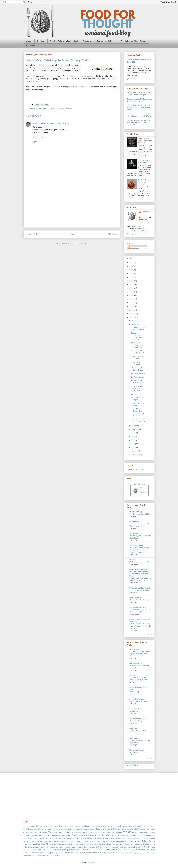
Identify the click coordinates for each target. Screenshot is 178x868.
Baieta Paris (133, 752)
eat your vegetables (140, 832)
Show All (149, 634)
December (136, 321)
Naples (79, 844)
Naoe (75, 844)
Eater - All (133, 728)
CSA (50, 832)
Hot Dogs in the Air (138, 374)
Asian (50, 826)
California (72, 829)
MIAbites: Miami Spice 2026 (139, 562)
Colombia (26, 832)
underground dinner (109, 853)
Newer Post (31, 234)
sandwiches (36, 850)
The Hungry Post (135, 533)
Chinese (118, 829)
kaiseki (133, 838)
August (134, 433)
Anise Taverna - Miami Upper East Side (137, 388)
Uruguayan (136, 853)
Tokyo (81, 853)
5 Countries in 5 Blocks (31, 826)
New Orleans (107, 844)
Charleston (91, 829)
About (29, 41)
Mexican (133, 841)
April (133, 448)
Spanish (114, 850)
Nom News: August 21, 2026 (139, 514)
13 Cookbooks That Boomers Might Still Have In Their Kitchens (139, 654)
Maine (104, 841)
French (68, 836)
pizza (73, 847)
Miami (139, 841)
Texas (61, 853)
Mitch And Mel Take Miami (139, 588)
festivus (26, 836)
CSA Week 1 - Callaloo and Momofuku (137, 345)
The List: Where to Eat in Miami (64, 41)
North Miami (135, 844)
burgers (33, 108)
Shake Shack (45, 65)
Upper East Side (125, 853)
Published (30, 46)
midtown (36, 844)
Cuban (54, 832)
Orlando (41, 847)
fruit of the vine (92, 836)
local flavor (70, 841)
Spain (108, 850)
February (135, 455)
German (122, 836)
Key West (146, 838)
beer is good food (103, 826)
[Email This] (36, 104)
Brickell (26, 829)
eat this (126, 832)
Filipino (32, 836)
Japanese (106, 838)
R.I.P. (97, 847)
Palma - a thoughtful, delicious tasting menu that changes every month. (139, 108)
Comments (134, 248)
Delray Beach (77, 832)
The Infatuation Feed (137, 719)
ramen (102, 847)
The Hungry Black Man (137, 607)
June (133, 440)
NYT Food (133, 675)
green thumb (27, 838)
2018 (131, 285)
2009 (131, 317)
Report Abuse (132, 765)
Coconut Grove (145, 829)
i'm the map (49, 838)
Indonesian (61, 838)
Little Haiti (50, 841)
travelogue (94, 853)
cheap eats (99, 829)
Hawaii (42, 838)
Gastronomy (134, 738)
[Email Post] (32, 105)
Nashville (85, 844)
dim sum (98, 832)
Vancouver (143, 853)
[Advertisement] (72, 206)
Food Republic (134, 649)
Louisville (93, 841)
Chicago (107, 829)
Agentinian (44, 826)
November (136, 324)
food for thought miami (140, 231)
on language (33, 847)
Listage (133, 394)
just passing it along (64, 108)
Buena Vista (56, 829)
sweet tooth (39, 853)
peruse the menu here (76, 87)
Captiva (78, 829)
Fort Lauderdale (60, 836)
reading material (127, 847)
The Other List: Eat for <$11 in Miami (99, 41)
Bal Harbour (69, 826)
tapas (51, 853)
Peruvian (67, 847)
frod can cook (78, 835)
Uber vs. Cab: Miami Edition (139, 590)
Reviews (41, 41)
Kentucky (139, 838)
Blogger (94, 862)
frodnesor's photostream (143, 491)
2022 (131, 274)
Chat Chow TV (134, 522)
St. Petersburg (130, 850)
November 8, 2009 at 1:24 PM (57, 123)
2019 (131, 281)
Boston (144, 826)
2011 (131, 310)
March (134, 451)
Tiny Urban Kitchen (136, 750)
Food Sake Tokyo (136, 709)
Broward (43, 829)
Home (72, 234)
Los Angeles (85, 841)
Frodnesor (146, 211)
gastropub (115, 836)
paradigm (59, 847)
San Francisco (145, 847)
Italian (90, 839)
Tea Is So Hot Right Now (137, 731)
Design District (88, 832)
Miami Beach (148, 841)
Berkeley (113, 826)
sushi (32, 853)
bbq (83, 826)
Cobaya (137, 829)
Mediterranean (117, 841)
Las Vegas (32, 841)
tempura (56, 853)
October (135, 426)
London (78, 841)
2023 (131, 270)
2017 (131, 288)
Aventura (56, 826)
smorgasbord (68, 850)
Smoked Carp (134, 692)
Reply (34, 142)
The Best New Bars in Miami (139, 600)
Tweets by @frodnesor (135, 470)
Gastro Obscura (135, 663)
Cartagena (84, 829)
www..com (139, 484)
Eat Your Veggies (137, 377)
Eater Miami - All (135, 598)
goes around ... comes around (137, 836)
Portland (84, 847)
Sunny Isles (150, 850)
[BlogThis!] (39, 104)
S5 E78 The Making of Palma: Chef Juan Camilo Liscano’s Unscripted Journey (139, 550)
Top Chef (86, 853)
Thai (65, 853)
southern (102, 850)
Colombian (33, 832)
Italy (95, 838)
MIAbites (132, 560)
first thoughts (40, 836)
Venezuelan (151, 853)
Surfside (26, 853)
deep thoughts (64, 832)
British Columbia (34, 829)
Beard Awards (91, 826)
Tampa (46, 853)
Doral (104, 832)
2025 (131, 263)
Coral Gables (42, 832)
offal (25, 847)
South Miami (93, 850)
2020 (131, 277)
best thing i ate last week (129, 826)
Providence (91, 847)
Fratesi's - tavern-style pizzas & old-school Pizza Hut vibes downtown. (138, 122)
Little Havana (59, 841)
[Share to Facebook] (44, 104)
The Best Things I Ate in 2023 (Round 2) (144, 182)
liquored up (41, 841)
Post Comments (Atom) (77, 244)
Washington (37, 855)
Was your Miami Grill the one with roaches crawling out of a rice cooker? (140, 626)
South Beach (82, 850)
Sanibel (44, 850)
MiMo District (46, 844)
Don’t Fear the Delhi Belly (138, 701)
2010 (131, 314)
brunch (49, 829)
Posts (132, 244)
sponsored (121, 850)
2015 (131, 295)
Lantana (25, 841)
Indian (55, 838)
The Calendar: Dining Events (133, 41)
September (136, 429)
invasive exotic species (46, 108)
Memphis (126, 841)
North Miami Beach (147, 844)
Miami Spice (28, 844)
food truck (50, 836)
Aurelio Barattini (38, 123)
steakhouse (140, 850)
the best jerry (73, 853)
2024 (131, 266)
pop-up (78, 847)
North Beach (125, 844)
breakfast (151, 826)
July (133, 436)
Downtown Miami (113, 832)
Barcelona (77, 826)
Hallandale (36, 838)
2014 (131, 299)
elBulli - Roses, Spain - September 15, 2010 (145, 141)
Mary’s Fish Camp (135, 721)
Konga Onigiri (134, 711)
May (133, 444)
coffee (153, 829)
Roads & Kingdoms (136, 699)
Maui (109, 841)
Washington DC (46, 855)
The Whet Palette (136, 545)
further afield (105, 835)
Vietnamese (28, 855)
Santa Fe (50, 850)
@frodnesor (136, 226)
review (137, 847)
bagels (61, 826)
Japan (99, 838)
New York (115, 844)
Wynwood (55, 855)
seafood (57, 850)
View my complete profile (136, 234)
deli (71, 832)
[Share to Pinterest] (47, 104)
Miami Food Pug (135, 512)
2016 (131, 292)
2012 (131, 306)
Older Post (113, 234)
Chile (113, 829)
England (152, 832)
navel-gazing (95, 844)
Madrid (99, 841)
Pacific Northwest (49, 847)
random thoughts (111, 847)
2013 (131, 303)
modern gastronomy (62, 844)
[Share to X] (42, 104)
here (148, 222)
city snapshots (127, 829)
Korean (152, 838)
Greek (152, 836)
